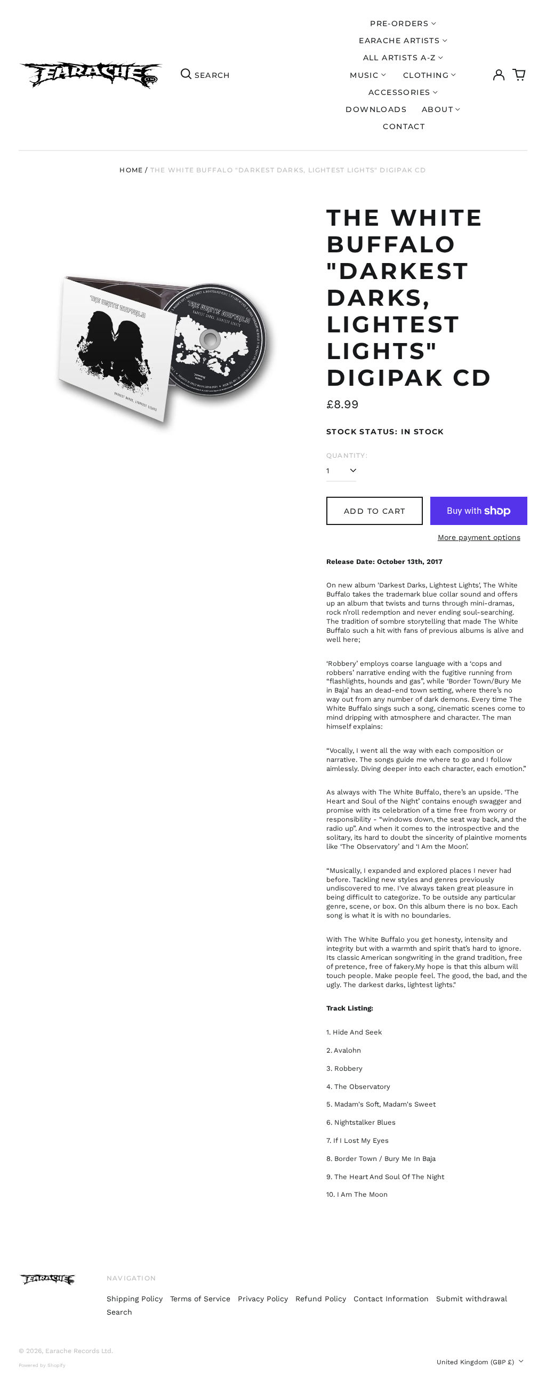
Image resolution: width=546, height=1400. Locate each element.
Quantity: (347, 455)
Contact (404, 126)
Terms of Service (200, 1298)
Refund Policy (320, 1298)
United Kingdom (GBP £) (476, 1362)
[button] (519, 75)
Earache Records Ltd (78, 1351)
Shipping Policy (135, 1298)
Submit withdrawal (471, 1298)
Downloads (376, 109)
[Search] (186, 75)
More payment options (479, 537)
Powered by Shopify (42, 1365)
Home (131, 170)
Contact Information (391, 1298)
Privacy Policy (263, 1298)
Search (119, 1312)
